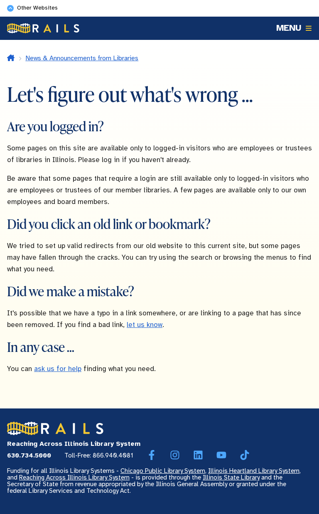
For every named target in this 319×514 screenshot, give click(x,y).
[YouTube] (221, 455)
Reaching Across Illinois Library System (74, 478)
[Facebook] (152, 455)
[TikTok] (245, 455)
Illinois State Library (231, 478)
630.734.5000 (29, 456)
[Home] (43, 28)
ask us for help (57, 369)
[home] (11, 58)
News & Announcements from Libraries (81, 58)
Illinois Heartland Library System (253, 471)
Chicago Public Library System (162, 471)
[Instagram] (175, 455)
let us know (144, 325)
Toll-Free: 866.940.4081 (98, 456)
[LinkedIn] (198, 455)
